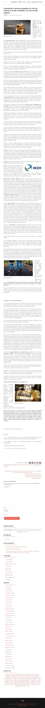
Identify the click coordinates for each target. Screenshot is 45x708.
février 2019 (8, 622)
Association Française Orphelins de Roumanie (22, 675)
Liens (28, 2)
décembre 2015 (9, 665)
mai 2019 (7, 617)
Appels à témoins (9, 563)
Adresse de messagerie (6, 511)
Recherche (6, 684)
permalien (6, 466)
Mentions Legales (22, 705)
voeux (28, 686)
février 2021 (8, 590)
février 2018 (8, 631)
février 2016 (8, 661)
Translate (26, 531)
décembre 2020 (9, 593)
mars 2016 (7, 658)
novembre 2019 (9, 611)
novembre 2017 (9, 636)
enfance (6, 678)
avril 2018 (7, 627)
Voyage (7, 579)
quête (37, 683)
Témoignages (8, 577)
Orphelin (17, 681)
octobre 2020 (8, 597)
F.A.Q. (24, 2)
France (22, 678)
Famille (15, 678)
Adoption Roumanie (20, 674)
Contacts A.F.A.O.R (36, 2)
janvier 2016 (8, 663)
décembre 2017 (9, 633)
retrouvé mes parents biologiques (18, 684)
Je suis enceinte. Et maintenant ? (13, 549)
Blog (20, 2)
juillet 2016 (7, 652)
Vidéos (24, 686)
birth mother (14, 677)
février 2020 (8, 606)
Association (14, 2)
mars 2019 (7, 620)
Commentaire (6, 486)
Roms (28, 684)
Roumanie (33, 684)
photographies (25, 683)
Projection (32, 683)
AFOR (20, 15)
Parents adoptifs (18, 683)
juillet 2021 (7, 586)
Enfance (32, 464)
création (29, 677)
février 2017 (8, 640)
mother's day (34, 680)
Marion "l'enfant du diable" (23, 680)
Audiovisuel (37, 675)
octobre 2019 (8, 613)
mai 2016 (7, 654)
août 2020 (7, 599)
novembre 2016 (9, 647)
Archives (36, 674)
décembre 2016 (9, 645)
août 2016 (7, 649)
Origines (12, 681)
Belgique (8, 677)
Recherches (8, 575)
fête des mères (28, 678)
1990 (8, 674)
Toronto (39, 684)
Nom (5, 507)
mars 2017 (7, 638)
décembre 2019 (9, 608)
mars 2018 (7, 629)
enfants (11, 678)
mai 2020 (7, 604)
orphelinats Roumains (25, 681)
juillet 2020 (8, 602)
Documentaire (35, 677)
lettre (15, 680)
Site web (5, 514)
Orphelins (33, 681)
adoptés (28, 674)
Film (19, 678)
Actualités (21, 464)
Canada (20, 677)
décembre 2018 (9, 624)
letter (11, 680)
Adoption (26, 464)
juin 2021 (7, 588)
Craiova (24, 677)
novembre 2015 (9, 667)
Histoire (7, 570)
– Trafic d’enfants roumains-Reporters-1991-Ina (15, 448)
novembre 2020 (9, 595)
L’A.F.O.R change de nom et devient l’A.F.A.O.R (16, 546)
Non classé (8, 572)
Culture (7, 566)
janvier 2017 (8, 642)
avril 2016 (7, 656)
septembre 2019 (9, 615)
